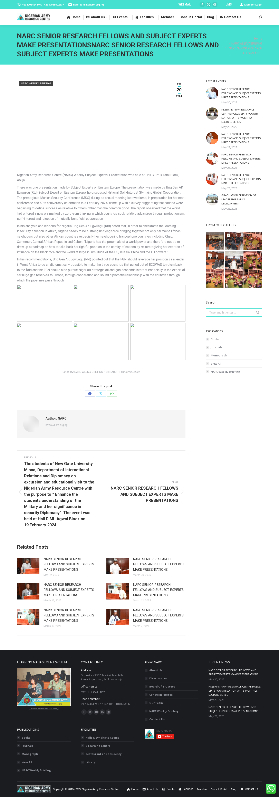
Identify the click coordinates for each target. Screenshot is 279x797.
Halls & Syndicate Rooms (102, 737)
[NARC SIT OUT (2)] (215, 278)
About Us (155, 670)
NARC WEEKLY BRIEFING (36, 83)
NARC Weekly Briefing (225, 372)
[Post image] (28, 566)
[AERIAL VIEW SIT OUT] (234, 278)
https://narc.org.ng (57, 424)
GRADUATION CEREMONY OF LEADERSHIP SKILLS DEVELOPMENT (238, 199)
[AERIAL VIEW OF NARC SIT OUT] (252, 278)
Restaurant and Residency (104, 754)
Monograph (219, 355)
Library (90, 762)
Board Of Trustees (162, 686)
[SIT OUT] (252, 260)
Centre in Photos (161, 695)
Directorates (158, 678)
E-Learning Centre (98, 746)
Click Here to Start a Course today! (44, 708)
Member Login (253, 4)
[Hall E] (215, 241)
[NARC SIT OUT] (252, 241)
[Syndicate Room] (215, 260)
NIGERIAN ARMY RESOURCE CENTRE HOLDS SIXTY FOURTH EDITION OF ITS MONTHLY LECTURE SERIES (239, 116)
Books (215, 339)
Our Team (156, 703)
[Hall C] (234, 260)
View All (216, 363)
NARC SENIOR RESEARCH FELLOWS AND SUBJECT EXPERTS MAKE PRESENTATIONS (69, 564)
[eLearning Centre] (234, 241)
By (111, 371)
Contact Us (157, 719)
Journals (216, 347)
